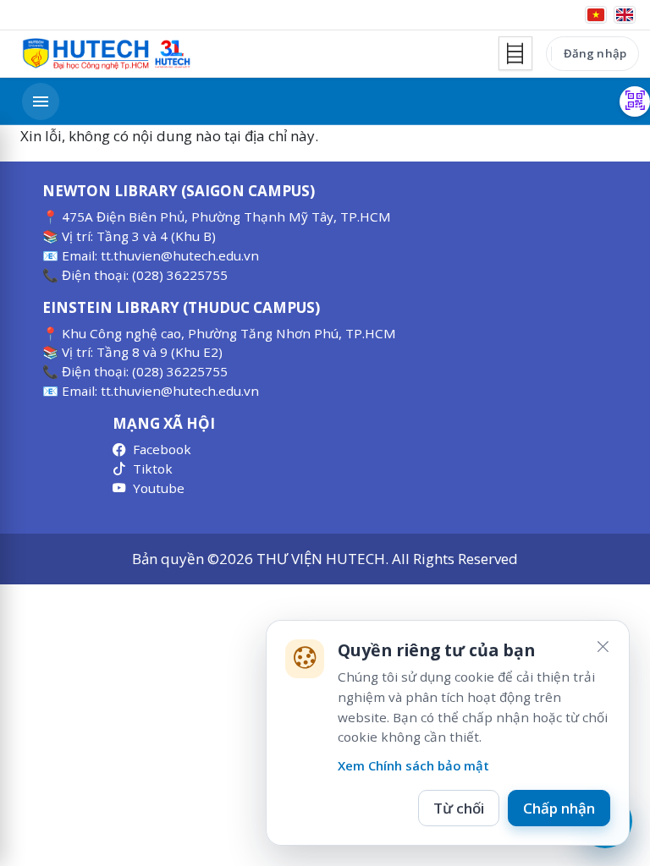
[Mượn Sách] (635, 101)
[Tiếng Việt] (596, 15)
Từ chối (458, 808)
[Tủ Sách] (515, 53)
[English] (625, 15)
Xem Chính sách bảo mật (413, 765)
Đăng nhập (595, 53)
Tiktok (153, 468)
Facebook (162, 449)
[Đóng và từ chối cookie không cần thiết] (602, 647)
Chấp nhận (559, 808)
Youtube (159, 488)
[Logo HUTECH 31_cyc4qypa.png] (106, 54)
